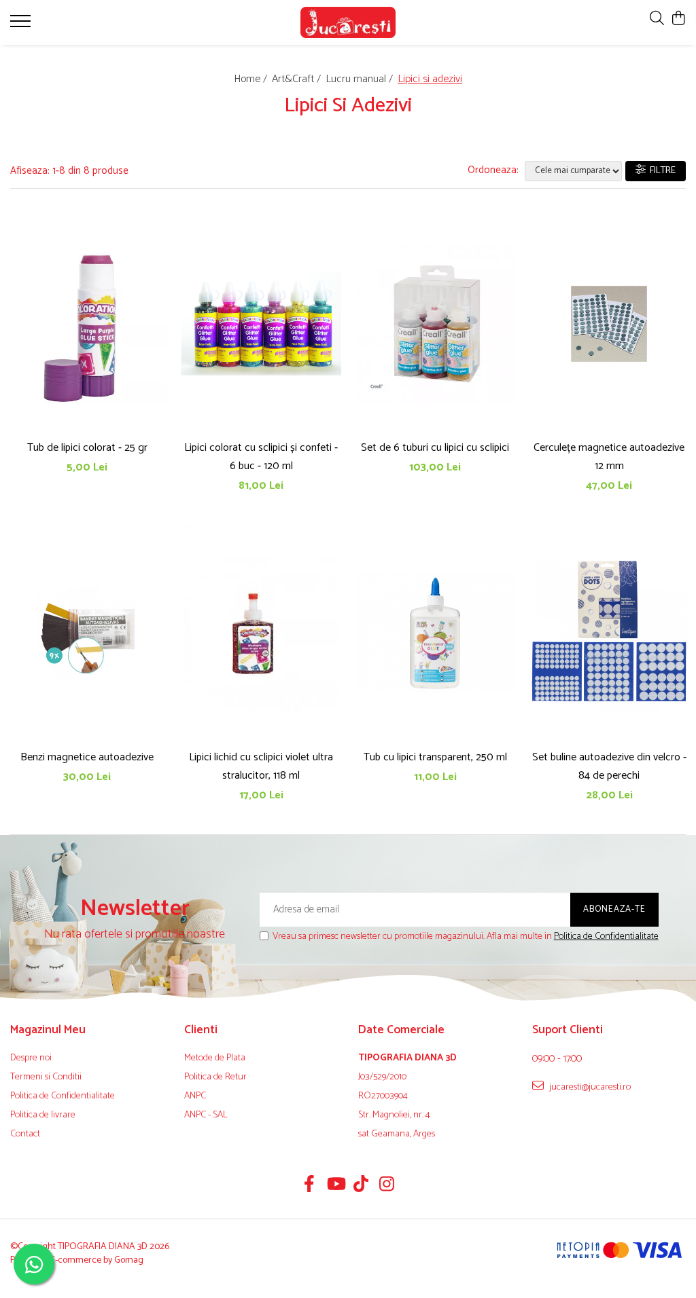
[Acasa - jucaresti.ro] (348, 22)
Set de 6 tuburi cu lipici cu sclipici (435, 448)
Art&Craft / (298, 79)
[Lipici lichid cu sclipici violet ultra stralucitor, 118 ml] (261, 633)
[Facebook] (309, 1186)
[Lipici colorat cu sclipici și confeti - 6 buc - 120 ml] (261, 324)
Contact (25, 1134)
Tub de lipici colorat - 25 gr (87, 448)
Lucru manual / (361, 79)
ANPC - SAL (206, 1115)
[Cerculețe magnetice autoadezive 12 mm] (609, 324)
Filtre (661, 171)
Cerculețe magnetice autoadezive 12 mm (609, 457)
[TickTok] (361, 1186)
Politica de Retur (215, 1077)
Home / (252, 79)
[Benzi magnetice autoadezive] (87, 633)
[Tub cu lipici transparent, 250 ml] (435, 633)
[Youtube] (335, 1186)
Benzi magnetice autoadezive (87, 757)
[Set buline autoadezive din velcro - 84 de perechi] (609, 633)
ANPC (195, 1096)
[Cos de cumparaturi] (679, 19)
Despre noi (31, 1058)
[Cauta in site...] (657, 19)
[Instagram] (387, 1186)
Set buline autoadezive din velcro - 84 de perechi (609, 766)
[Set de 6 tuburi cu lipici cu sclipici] (435, 324)
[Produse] (22, 25)
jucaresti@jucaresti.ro (589, 1086)
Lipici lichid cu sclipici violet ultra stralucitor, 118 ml (261, 766)
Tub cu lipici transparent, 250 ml (435, 757)
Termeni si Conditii (46, 1077)
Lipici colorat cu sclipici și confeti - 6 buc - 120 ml (261, 457)
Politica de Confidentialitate (606, 936)
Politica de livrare (42, 1115)
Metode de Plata (214, 1058)
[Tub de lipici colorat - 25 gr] (87, 324)
